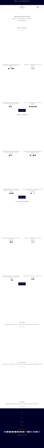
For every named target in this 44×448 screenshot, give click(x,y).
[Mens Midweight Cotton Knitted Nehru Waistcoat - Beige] (32, 193)
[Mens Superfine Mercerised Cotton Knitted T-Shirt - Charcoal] (9, 106)
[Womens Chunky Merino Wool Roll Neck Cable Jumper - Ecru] (10, 280)
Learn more (22, 326)
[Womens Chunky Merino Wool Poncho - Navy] (10, 242)
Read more (22, 366)
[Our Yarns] (22, 385)
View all (22, 30)
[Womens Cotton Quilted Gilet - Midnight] (33, 279)
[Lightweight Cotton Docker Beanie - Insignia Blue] (32, 106)
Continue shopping (22, 20)
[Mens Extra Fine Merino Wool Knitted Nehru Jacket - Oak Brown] (13, 68)
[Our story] (22, 305)
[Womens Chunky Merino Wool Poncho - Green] (12, 242)
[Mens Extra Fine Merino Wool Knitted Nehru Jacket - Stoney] (10, 68)
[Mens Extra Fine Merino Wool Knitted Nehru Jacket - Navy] (8, 68)
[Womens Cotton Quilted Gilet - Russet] (32, 279)
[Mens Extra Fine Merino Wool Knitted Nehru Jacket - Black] (12, 68)
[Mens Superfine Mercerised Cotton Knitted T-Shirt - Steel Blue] (11, 106)
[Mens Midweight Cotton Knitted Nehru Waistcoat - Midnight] (31, 193)
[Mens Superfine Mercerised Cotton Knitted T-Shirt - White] (12, 106)
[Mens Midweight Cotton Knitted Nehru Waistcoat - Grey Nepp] (34, 193)
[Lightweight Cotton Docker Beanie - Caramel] (31, 106)
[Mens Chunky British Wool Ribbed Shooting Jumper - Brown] (11, 193)
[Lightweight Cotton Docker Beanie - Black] (36, 106)
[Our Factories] (22, 345)
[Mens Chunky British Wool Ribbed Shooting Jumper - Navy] (12, 193)
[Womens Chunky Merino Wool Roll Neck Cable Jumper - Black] (12, 280)
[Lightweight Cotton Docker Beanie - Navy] (29, 106)
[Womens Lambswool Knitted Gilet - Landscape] (33, 68)
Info (22, 418)
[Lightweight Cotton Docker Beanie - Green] (34, 106)
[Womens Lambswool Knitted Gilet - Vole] (32, 68)
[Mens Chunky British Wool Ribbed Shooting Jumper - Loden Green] (9, 193)
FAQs (22, 425)
